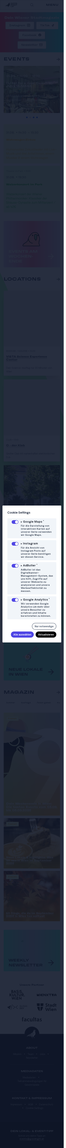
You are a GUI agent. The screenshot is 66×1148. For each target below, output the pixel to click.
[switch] (15, 522)
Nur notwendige (44, 626)
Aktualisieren (46, 634)
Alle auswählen (22, 634)
